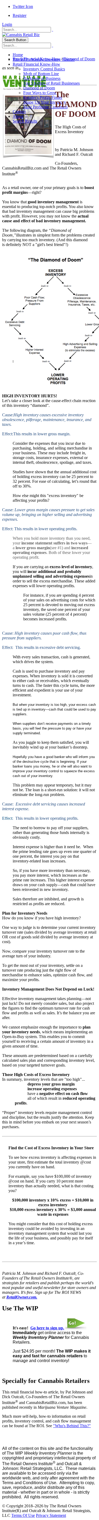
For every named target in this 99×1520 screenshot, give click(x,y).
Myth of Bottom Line (41, 73)
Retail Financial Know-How (36, 64)
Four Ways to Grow (39, 92)
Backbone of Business (41, 78)
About (18, 116)
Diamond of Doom (39, 88)
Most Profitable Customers (45, 107)
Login (7, 24)
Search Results (25, 121)
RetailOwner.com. (21, 1297)
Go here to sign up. (47, 1328)
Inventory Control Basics (44, 69)
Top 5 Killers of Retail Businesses (51, 83)
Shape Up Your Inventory (44, 102)
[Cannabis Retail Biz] (21, 34)
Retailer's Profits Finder (42, 97)
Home (18, 54)
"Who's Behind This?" (72, 1426)
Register (19, 15)
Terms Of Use (23, 1515)
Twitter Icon (23, 6)
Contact (19, 111)
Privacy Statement (51, 1515)
